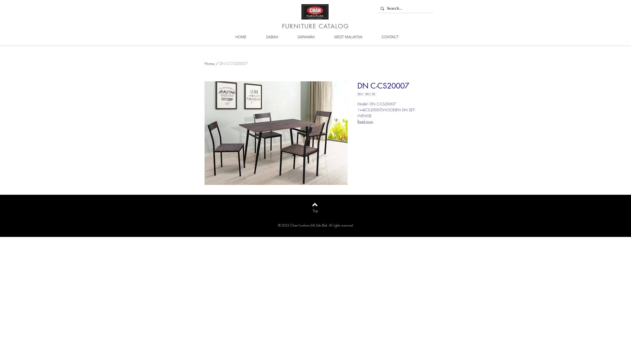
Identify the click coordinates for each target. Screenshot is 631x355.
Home (209, 63)
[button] (272, 37)
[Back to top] (314, 204)
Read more (365, 121)
